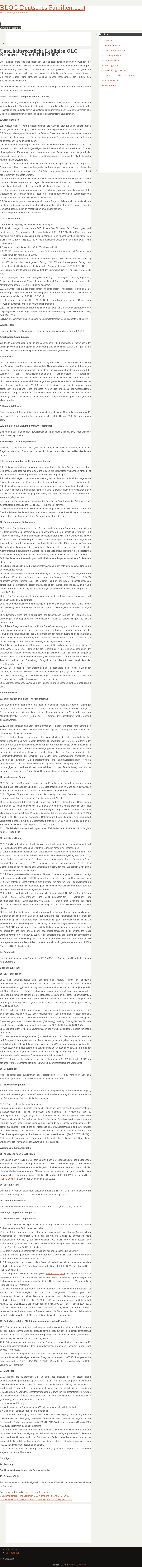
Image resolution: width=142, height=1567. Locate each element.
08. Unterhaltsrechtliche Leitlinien (118, 75)
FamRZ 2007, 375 (55, 1273)
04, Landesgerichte (111, 55)
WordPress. (84, 1565)
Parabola (72, 1565)
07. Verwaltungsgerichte (113, 70)
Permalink (44, 1492)
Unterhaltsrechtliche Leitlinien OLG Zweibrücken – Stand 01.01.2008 (36, 1499)
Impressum (11, 1548)
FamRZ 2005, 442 (9, 1179)
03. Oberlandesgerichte (113, 50)
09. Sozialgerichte (110, 80)
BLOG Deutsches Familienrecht (42, 7)
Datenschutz (12, 1552)
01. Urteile (106, 40)
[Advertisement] (56, 23)
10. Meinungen (108, 85)
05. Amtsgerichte (110, 60)
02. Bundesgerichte (111, 45)
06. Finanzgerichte (110, 65)
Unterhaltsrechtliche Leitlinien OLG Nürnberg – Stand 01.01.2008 (34, 1495)
